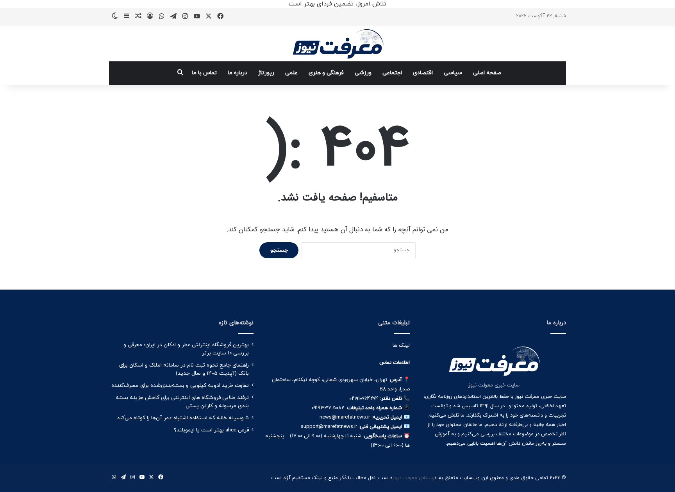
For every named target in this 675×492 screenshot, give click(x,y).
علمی (291, 73)
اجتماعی (392, 73)
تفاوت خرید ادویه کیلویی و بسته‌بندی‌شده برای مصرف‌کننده (180, 385)
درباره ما (237, 73)
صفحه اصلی (487, 73)
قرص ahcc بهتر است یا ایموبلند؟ (211, 430)
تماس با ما (204, 73)
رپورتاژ (266, 73)
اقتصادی (423, 73)
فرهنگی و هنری (326, 73)
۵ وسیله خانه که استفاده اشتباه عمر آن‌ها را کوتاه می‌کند (183, 418)
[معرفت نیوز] (338, 43)
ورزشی (363, 73)
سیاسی (453, 73)
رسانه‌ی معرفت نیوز (413, 477)
